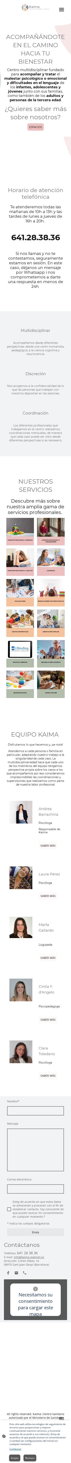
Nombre (13, 1101)
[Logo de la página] (35, 7)
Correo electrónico (19, 1179)
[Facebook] (8, 1273)
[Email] (16, 1273)
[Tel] (24, 1273)
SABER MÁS (48, 845)
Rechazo (30, 1458)
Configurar (15, 1449)
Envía (35, 1232)
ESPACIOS (35, 127)
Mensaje (12, 1123)
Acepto (15, 1458)
